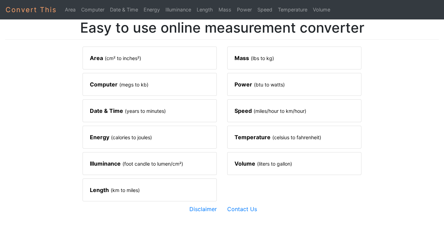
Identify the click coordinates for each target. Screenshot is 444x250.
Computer (92, 9)
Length (205, 9)
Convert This (31, 10)
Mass (225, 9)
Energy (152, 9)
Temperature (292, 9)
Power (244, 9)
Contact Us (242, 209)
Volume (321, 9)
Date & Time (124, 9)
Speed (264, 9)
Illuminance (178, 9)
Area (70, 9)
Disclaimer (203, 209)
